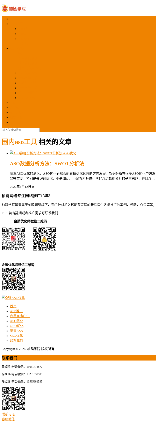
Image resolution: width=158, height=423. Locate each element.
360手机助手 (27, 83)
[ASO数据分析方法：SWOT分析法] (36, 153)
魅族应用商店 (28, 63)
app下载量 (25, 28)
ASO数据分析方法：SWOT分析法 (47, 163)
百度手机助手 (28, 93)
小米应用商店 (28, 88)
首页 (13, 19)
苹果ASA (16, 112)
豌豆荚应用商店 (29, 68)
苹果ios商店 (26, 97)
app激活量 (25, 33)
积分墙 (23, 43)
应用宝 (23, 53)
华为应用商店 (28, 58)
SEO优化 (16, 117)
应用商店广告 (20, 48)
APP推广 (16, 23)
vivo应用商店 (27, 73)
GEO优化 (16, 107)
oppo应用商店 (28, 78)
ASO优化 (16, 102)
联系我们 (16, 122)
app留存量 (25, 38)
